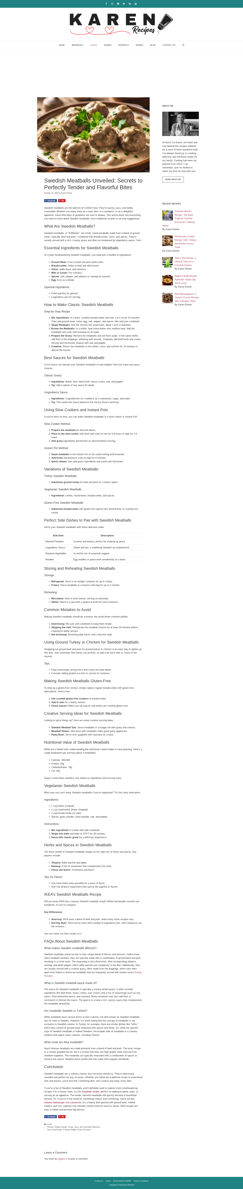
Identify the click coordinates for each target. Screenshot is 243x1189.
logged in (62, 1158)
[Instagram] (112, 3)
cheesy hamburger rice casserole (62, 1102)
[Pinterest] (118, 3)
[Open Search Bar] (183, 45)
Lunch (93, 45)
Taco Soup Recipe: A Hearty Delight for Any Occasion (69, 1130)
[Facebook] (106, 3)
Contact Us (169, 45)
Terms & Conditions (141, 1181)
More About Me (173, 179)
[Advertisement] (121, 70)
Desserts (123, 45)
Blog (153, 45)
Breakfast (77, 45)
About (108, 1181)
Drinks (139, 45)
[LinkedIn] (129, 3)
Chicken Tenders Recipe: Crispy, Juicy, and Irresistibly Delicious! (73, 1127)
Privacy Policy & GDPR (122, 1181)
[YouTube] (135, 3)
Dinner (107, 45)
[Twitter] (124, 3)
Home (62, 45)
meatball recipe (90, 1091)
